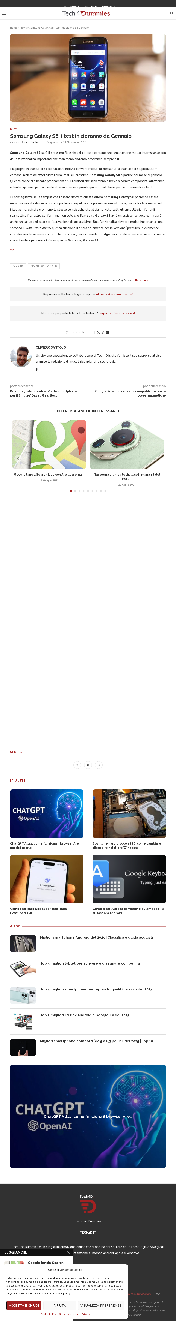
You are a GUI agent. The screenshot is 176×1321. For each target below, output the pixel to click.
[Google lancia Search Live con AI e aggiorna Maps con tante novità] (49, 444)
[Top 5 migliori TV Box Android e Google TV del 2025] (23, 1021)
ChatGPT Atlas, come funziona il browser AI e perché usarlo (44, 845)
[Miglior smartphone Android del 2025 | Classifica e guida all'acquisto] (23, 943)
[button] (18, 458)
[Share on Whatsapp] (103, 332)
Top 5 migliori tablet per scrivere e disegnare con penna (90, 963)
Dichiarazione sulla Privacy (74, 1314)
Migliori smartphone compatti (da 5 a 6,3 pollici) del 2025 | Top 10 (96, 1041)
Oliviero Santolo (31, 142)
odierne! (114, 294)
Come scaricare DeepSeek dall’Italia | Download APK (39, 911)
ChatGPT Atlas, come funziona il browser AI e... (88, 1116)
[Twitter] (88, 13)
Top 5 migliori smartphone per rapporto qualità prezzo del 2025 (96, 989)
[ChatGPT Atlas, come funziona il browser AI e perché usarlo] (46, 813)
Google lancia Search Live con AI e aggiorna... (49, 474)
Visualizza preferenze (101, 1306)
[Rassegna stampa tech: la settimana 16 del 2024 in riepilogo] (127, 444)
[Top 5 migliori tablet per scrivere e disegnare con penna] (23, 969)
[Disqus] (88, 559)
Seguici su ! (117, 313)
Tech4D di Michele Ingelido (134, 1294)
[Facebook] (82, 13)
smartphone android (44, 266)
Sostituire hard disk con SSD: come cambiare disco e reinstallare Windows (127, 845)
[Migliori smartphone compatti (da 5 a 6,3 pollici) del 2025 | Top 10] (23, 1047)
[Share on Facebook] (94, 332)
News (23, 28)
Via (12, 250)
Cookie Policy (48, 1314)
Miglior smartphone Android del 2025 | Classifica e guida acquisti (96, 937)
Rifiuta (59, 1306)
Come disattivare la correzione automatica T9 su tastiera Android (128, 911)
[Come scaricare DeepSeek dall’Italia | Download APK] (46, 879)
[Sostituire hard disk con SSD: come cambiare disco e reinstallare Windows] (129, 813)
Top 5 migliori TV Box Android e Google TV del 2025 (84, 1015)
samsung (18, 266)
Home (13, 28)
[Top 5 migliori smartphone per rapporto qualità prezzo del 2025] (23, 995)
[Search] (172, 13)
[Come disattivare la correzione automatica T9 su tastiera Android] (129, 879)
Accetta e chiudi (24, 1306)
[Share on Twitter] (98, 332)
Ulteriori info (141, 280)
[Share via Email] (107, 332)
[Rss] (93, 13)
